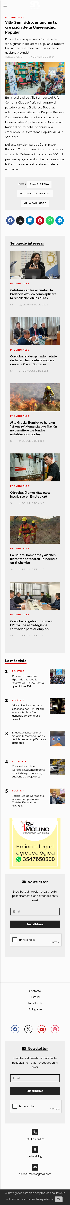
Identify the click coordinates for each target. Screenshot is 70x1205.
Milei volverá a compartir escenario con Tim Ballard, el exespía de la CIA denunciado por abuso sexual (28, 712)
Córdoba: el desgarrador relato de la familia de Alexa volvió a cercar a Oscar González (33, 360)
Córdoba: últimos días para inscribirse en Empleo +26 (30, 494)
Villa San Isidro (35, 203)
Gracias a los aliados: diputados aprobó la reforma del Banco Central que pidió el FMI (28, 681)
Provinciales (14, 17)
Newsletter (37, 882)
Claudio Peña (39, 184)
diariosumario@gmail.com (35, 1174)
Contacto (35, 991)
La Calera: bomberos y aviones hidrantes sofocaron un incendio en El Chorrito (33, 559)
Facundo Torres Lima (35, 193)
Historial (35, 997)
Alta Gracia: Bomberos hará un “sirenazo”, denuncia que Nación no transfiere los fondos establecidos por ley (33, 428)
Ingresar (36, 1009)
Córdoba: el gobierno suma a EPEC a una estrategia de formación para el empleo (31, 625)
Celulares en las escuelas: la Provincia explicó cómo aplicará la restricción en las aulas (33, 294)
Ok (58, 1199)
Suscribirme (35, 924)
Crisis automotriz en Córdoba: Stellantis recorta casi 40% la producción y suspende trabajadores (28, 771)
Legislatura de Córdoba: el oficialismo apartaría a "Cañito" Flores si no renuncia (28, 800)
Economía (19, 761)
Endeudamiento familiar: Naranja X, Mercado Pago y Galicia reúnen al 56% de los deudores (29, 737)
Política (18, 671)
